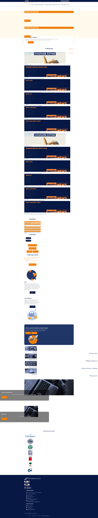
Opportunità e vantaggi (48, 4)
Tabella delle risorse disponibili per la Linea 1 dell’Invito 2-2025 (34, 119)
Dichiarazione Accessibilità (45, 515)
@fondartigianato (30, 505)
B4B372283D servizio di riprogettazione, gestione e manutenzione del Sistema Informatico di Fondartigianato (31, 258)
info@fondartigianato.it (30, 496)
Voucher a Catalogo (32, 248)
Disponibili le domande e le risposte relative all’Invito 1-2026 (34, 78)
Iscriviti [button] (5, 397)
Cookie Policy (34, 515)
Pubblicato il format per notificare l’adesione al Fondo (33, 92)
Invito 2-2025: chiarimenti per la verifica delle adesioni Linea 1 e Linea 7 (35, 132)
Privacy (29, 515)
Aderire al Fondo (55, 4)
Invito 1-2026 (28, 238)
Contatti (68, 4)
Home (29, 4)
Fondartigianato (29, 507)
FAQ (35, 251)
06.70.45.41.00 (33, 493)
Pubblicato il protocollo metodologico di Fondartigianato (33, 105)
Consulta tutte (33, 264)
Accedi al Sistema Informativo (65, 0)
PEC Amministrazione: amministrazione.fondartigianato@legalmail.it (33, 501)
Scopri (30, 42)
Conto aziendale (63, 4)
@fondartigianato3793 (31, 509)
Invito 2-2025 (28, 240)
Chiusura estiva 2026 (27, 65)
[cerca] (30, 1)
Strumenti (29, 251)
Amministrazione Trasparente (39, 4)
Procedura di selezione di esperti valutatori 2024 (31, 260)
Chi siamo (32, 4)
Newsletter (26, 0)
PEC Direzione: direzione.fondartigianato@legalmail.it (31, 499)
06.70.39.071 (29, 493)
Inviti (59, 4)
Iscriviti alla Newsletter (7, 392)
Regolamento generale (32, 245)
